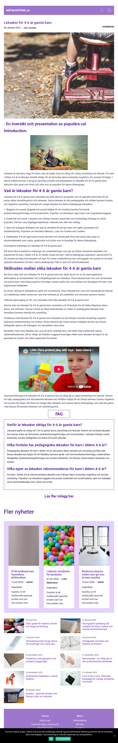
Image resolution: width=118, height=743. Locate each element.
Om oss (80, 724)
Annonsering (79, 720)
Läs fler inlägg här (59, 496)
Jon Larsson (29, 27)
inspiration (16, 587)
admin (29, 582)
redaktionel (108, 26)
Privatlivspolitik (63, 739)
